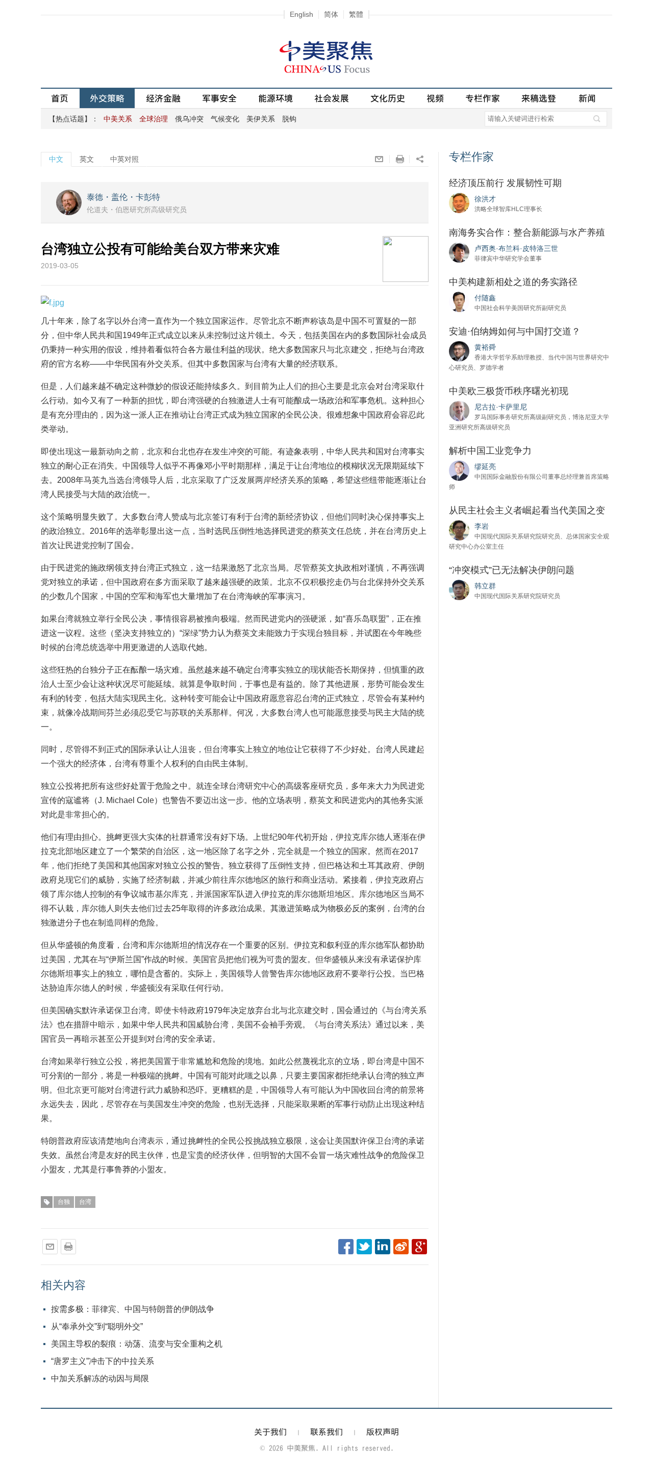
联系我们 (326, 1432)
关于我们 (270, 1432)
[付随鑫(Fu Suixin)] (459, 301)
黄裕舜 (485, 347)
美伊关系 (260, 119)
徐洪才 (485, 199)
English (301, 14)
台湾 (85, 1201)
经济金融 (163, 98)
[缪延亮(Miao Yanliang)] (459, 470)
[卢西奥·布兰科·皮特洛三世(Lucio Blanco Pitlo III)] (459, 252)
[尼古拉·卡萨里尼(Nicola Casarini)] (459, 410)
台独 (64, 1201)
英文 (87, 159)
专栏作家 (482, 98)
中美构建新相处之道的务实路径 (513, 282)
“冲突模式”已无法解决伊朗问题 (511, 570)
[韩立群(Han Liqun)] (459, 589)
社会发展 (331, 98)
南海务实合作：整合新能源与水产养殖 (527, 232)
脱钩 (289, 119)
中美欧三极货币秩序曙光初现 (508, 391)
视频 (435, 98)
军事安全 (219, 98)
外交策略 (107, 98)
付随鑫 (485, 298)
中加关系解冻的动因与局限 (100, 1378)
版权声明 (382, 1432)
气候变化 (225, 119)
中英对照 (124, 159)
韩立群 (485, 586)
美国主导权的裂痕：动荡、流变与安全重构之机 (136, 1343)
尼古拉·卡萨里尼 (500, 407)
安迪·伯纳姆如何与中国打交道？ (515, 331)
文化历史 (387, 98)
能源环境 (275, 98)
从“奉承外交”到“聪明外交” (97, 1326)
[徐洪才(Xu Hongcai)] (459, 202)
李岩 (481, 526)
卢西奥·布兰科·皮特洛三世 (516, 248)
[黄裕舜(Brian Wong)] (459, 351)
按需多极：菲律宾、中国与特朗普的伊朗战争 (132, 1309)
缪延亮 (485, 466)
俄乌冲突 (189, 119)
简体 (331, 14)
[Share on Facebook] (346, 1246)
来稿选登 (538, 98)
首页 (59, 98)
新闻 (587, 98)
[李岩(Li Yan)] (459, 530)
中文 (56, 159)
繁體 (356, 14)
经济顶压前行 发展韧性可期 (505, 183)
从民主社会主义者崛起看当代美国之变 (527, 510)
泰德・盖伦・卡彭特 (123, 197)
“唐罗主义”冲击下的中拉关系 (102, 1361)
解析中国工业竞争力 (490, 451)
